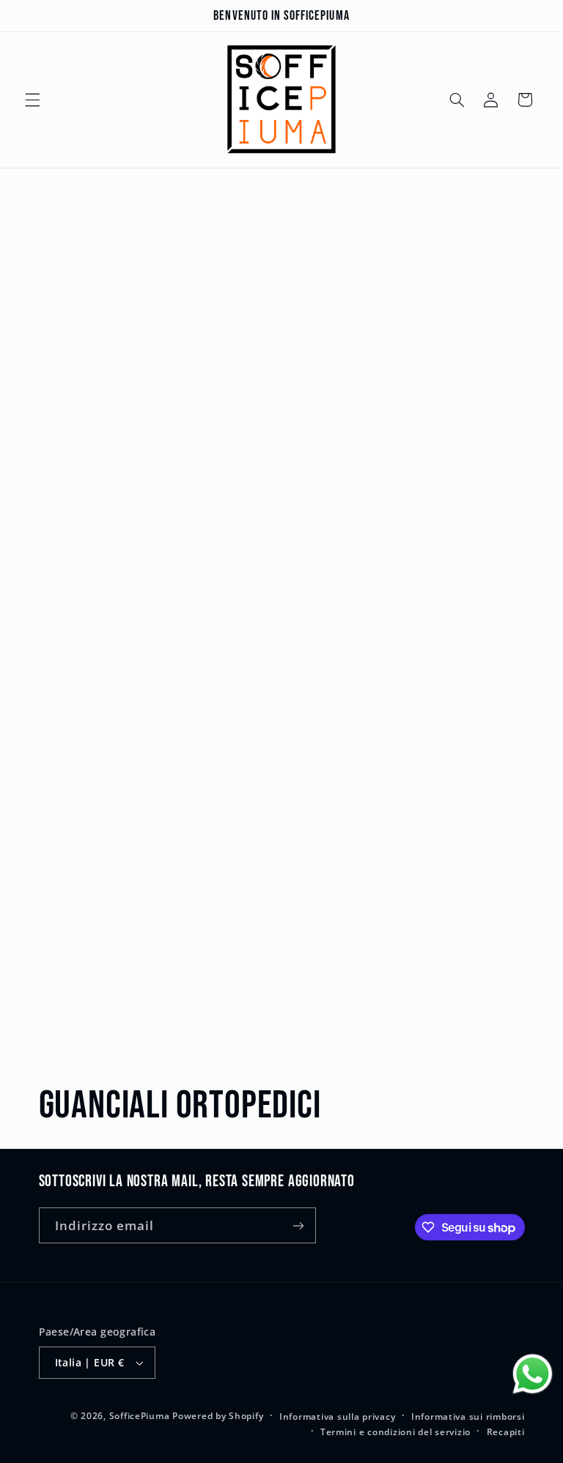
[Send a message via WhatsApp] (532, 1374)
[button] (32, 99)
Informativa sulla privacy (337, 1416)
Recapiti (506, 1431)
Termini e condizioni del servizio (395, 1431)
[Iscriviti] (297, 1225)
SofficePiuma (139, 1415)
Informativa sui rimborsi (468, 1416)
